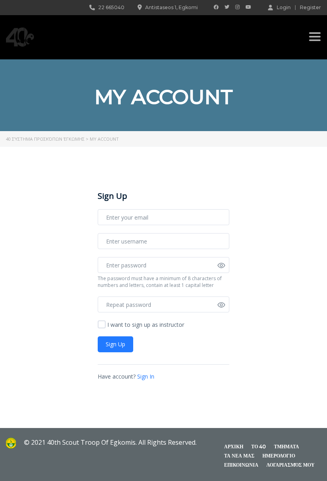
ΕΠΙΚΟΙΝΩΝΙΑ (241, 465)
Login (284, 7)
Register (310, 7)
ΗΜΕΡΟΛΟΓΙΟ (278, 456)
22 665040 (111, 7)
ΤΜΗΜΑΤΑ (286, 447)
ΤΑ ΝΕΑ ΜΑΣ (239, 456)
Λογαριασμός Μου (290, 465)
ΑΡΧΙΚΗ (233, 447)
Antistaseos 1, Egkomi (171, 7)
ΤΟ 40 (258, 447)
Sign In (145, 376)
